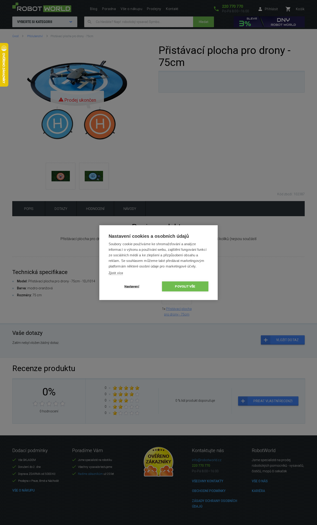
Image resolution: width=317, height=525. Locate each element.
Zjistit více (116, 273)
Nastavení (131, 286)
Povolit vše (185, 286)
